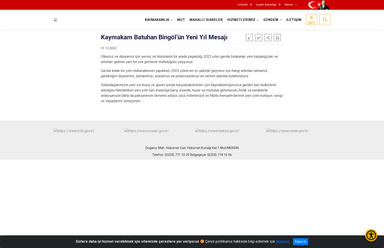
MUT (181, 20)
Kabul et (300, 241)
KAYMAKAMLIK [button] (157, 20)
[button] (268, 37)
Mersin (289, 4)
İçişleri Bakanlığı (266, 4)
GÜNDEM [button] (270, 20)
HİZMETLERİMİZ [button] (241, 20)
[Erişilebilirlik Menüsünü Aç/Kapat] (371, 235)
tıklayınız (283, 241)
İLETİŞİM (294, 20)
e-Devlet (243, 4)
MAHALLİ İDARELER (206, 20)
